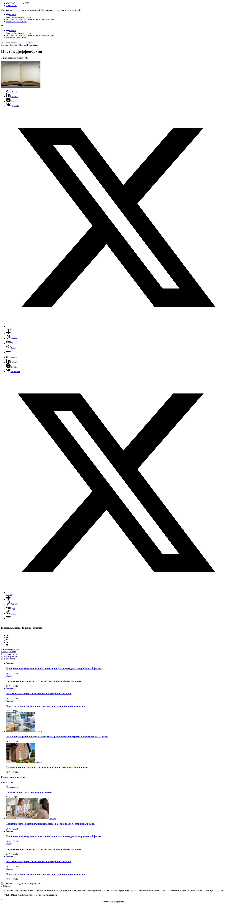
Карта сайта (11, 5)
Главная (12, 14)
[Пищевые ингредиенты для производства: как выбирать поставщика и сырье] (27, 819)
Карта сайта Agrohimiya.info (18, 17)
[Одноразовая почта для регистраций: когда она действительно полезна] (20, 762)
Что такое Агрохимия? (16, 22)
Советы (52, 819)
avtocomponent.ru (117, 902)
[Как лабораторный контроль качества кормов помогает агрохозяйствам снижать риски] (20, 731)
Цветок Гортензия (9, 656)
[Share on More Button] (8, 334)
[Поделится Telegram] (7, 642)
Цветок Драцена (8, 652)
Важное (13, 45)
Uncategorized (12, 787)
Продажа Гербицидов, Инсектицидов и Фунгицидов (30, 19)
